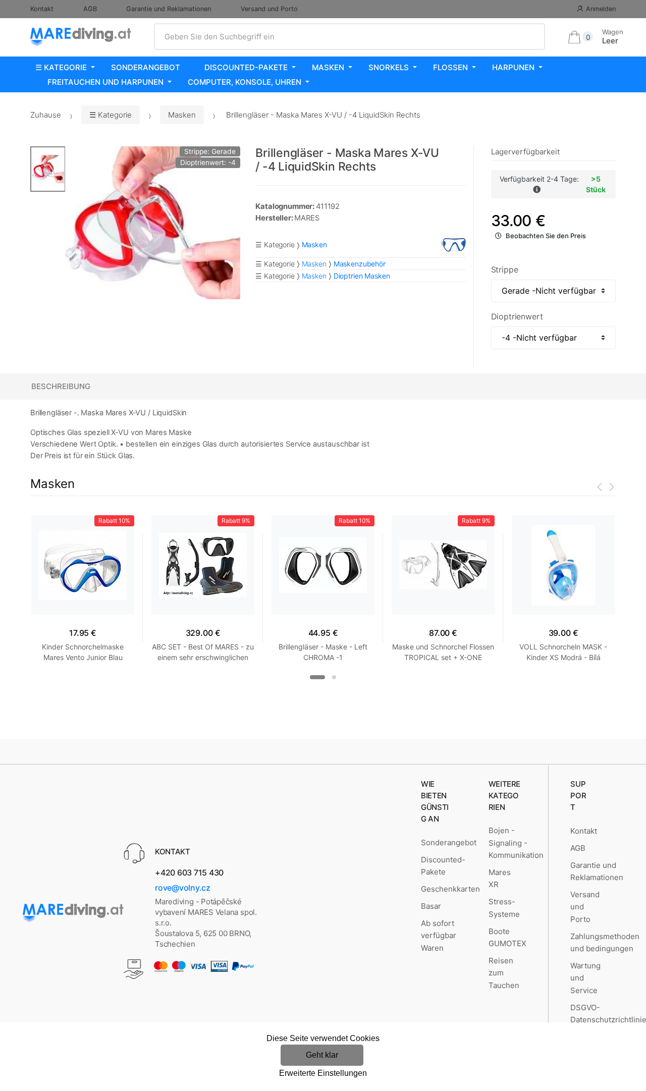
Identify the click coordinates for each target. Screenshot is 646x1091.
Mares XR (500, 878)
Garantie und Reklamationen (168, 9)
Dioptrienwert (517, 316)
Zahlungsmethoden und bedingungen (604, 942)
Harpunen (513, 67)
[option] (152, 222)
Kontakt (41, 9)
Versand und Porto (269, 9)
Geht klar (322, 1055)
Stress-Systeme (504, 907)
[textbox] (349, 37)
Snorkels (388, 67)
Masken (328, 67)
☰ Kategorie (61, 67)
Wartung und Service (585, 978)
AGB (90, 9)
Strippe (504, 269)
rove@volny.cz (182, 888)
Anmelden (601, 9)
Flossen (450, 67)
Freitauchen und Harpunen (105, 82)
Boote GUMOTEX (507, 937)
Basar (431, 906)
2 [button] (334, 677)
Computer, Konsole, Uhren (244, 82)
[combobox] (349, 37)
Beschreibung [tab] (60, 386)
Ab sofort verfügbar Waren (438, 935)
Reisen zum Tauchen (504, 973)
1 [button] (317, 677)
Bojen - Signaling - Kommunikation (516, 843)
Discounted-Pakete (246, 67)
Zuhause (45, 115)
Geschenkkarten (450, 889)
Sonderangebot (145, 67)
